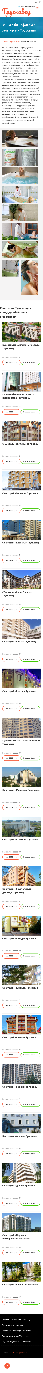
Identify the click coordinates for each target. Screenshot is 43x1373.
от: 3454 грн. (11, 560)
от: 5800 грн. (11, 362)
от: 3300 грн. (11, 610)
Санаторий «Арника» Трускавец (19, 1037)
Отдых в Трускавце (10, 1341)
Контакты (27, 1331)
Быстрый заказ (30, 362)
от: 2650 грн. (11, 1005)
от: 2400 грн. (11, 1253)
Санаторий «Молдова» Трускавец (20, 790)
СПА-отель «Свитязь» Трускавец (20, 443)
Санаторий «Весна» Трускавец (19, 641)
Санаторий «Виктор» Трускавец (19, 691)
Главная (5, 41)
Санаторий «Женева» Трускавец (20, 493)
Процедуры (14, 41)
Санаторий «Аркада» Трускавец (19, 938)
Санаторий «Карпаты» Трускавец (20, 542)
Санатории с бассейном (12, 1325)
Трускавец (16, 11)
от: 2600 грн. (11, 461)
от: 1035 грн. (11, 659)
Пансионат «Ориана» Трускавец (19, 1136)
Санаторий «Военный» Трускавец (20, 1284)
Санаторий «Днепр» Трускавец (19, 1185)
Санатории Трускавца (21, 1320)
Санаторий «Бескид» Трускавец (19, 1086)
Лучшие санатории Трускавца (15, 1336)
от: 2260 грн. (11, 758)
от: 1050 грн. (11, 1104)
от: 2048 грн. (11, 906)
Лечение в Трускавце (11, 1331)
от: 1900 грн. (11, 1302)
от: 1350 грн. (11, 956)
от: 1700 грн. (11, 709)
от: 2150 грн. (11, 857)
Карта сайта (26, 1341)
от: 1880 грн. (11, 1055)
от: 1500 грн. (11, 1154)
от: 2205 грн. (11, 807)
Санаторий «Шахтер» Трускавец (20, 839)
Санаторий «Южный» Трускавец (20, 987)
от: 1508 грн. (11, 511)
